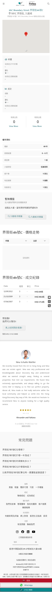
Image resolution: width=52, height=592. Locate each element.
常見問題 (21, 524)
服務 (26, 484)
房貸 (45, 516)
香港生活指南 (35, 516)
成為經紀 (31, 495)
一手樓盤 (39, 487)
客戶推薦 (42, 504)
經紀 (26, 492)
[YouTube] (33, 532)
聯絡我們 (31, 524)
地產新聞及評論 (12, 516)
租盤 (16, 487)
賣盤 (11, 487)
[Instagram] (17, 532)
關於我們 (26, 501)
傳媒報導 (26, 507)
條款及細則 (32, 560)
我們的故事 (11, 504)
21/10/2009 (8, 296)
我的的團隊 (32, 504)
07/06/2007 (8, 302)
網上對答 (24, 516)
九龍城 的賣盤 (37, 217)
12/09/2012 (8, 291)
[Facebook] (23, 532)
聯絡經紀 (21, 495)
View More (13, 126)
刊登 (32, 487)
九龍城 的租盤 (16, 216)
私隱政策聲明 (21, 560)
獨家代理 (24, 487)
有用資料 (26, 513)
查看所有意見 (26, 426)
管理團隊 (21, 504)
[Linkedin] (28, 532)
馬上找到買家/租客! (13, 327)
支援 (26, 521)
